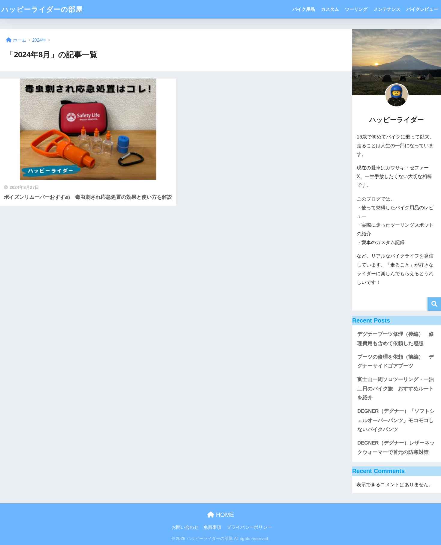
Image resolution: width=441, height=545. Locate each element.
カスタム (330, 9)
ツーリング (356, 9)
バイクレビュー (422, 9)
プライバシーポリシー (249, 527)
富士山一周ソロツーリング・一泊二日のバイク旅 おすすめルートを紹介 (395, 389)
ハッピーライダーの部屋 (42, 9)
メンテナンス (387, 9)
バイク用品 (303, 9)
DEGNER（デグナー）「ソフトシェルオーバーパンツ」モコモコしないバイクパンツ (396, 420)
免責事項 (212, 527)
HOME (224, 514)
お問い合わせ (185, 527)
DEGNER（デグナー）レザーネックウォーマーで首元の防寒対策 (396, 447)
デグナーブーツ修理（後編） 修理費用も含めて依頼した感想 (395, 338)
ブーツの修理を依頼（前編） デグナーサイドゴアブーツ (395, 361)
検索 (434, 304)
